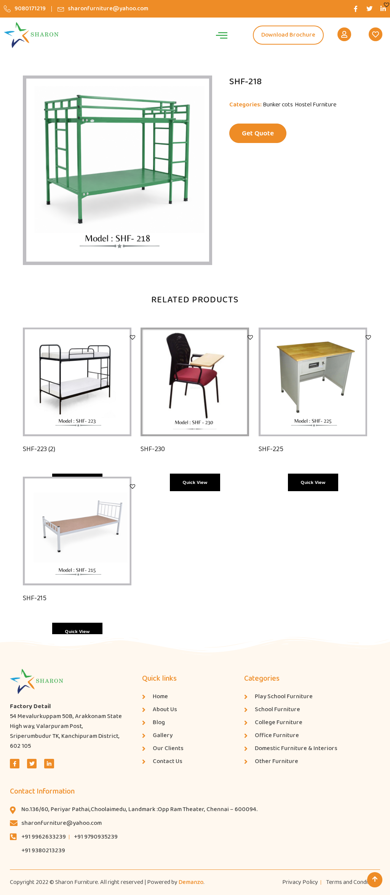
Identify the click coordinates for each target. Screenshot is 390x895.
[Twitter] (369, 9)
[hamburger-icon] (221, 35)
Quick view (195, 483)
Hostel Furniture (315, 104)
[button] (386, 4)
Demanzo (191, 882)
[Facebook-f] (356, 9)
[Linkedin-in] (49, 763)
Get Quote (258, 133)
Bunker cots (278, 104)
